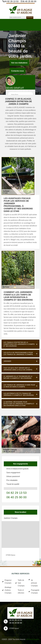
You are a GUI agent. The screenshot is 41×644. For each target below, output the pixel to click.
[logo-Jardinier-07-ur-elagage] (20, 9)
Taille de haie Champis (21, 583)
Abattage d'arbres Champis (8, 590)
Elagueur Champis (8, 581)
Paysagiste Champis (35, 591)
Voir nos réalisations (19, 63)
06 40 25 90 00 (29, 1)
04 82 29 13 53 (11, 1)
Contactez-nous (17, 71)
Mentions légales (33, 639)
